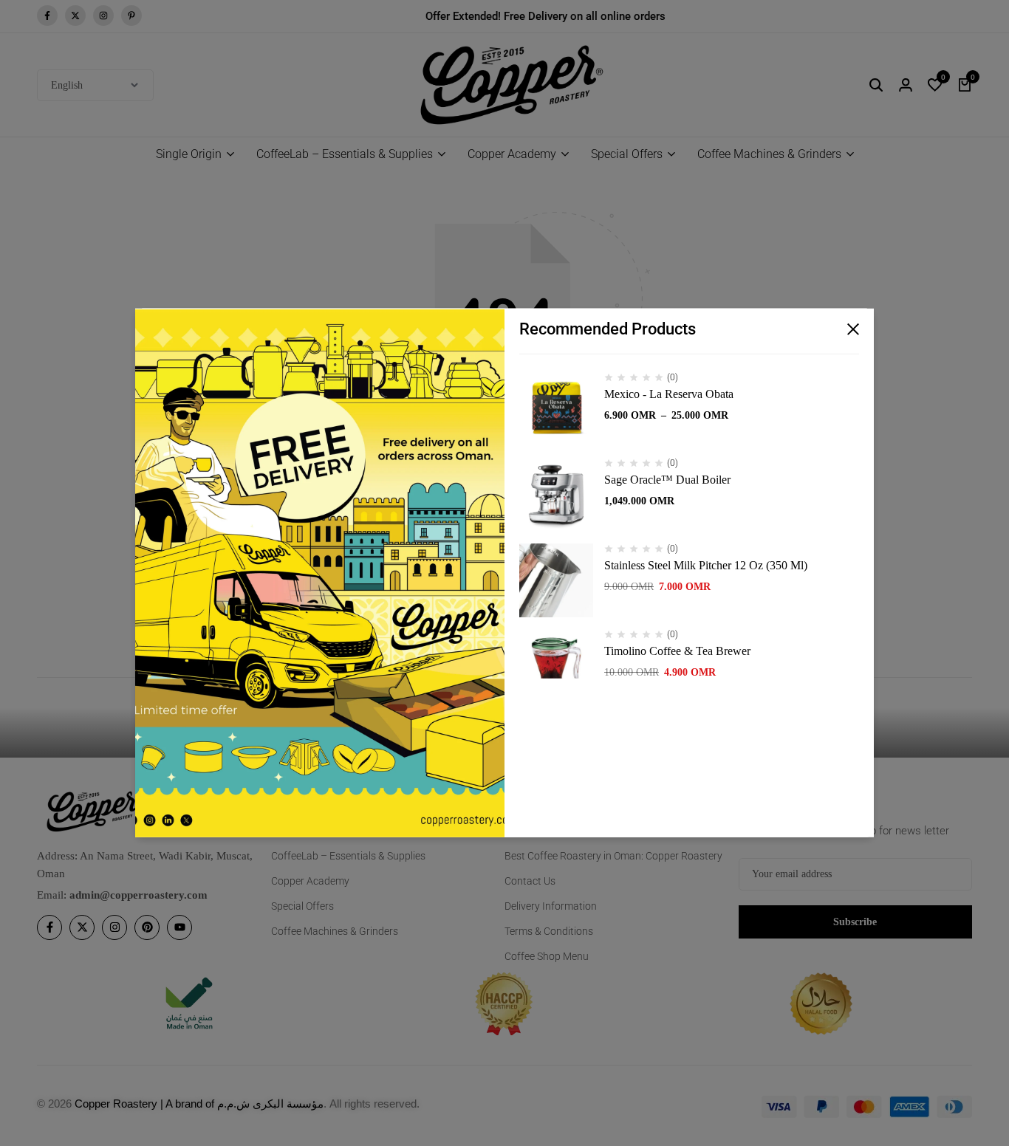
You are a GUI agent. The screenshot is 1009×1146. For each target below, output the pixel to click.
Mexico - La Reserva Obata (668, 394)
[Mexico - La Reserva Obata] (556, 409)
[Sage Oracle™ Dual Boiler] (556, 495)
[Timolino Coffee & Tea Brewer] (556, 666)
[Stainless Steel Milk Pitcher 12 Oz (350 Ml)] (556, 580)
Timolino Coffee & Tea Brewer (677, 651)
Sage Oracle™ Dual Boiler (667, 479)
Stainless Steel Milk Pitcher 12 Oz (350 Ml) (705, 565)
